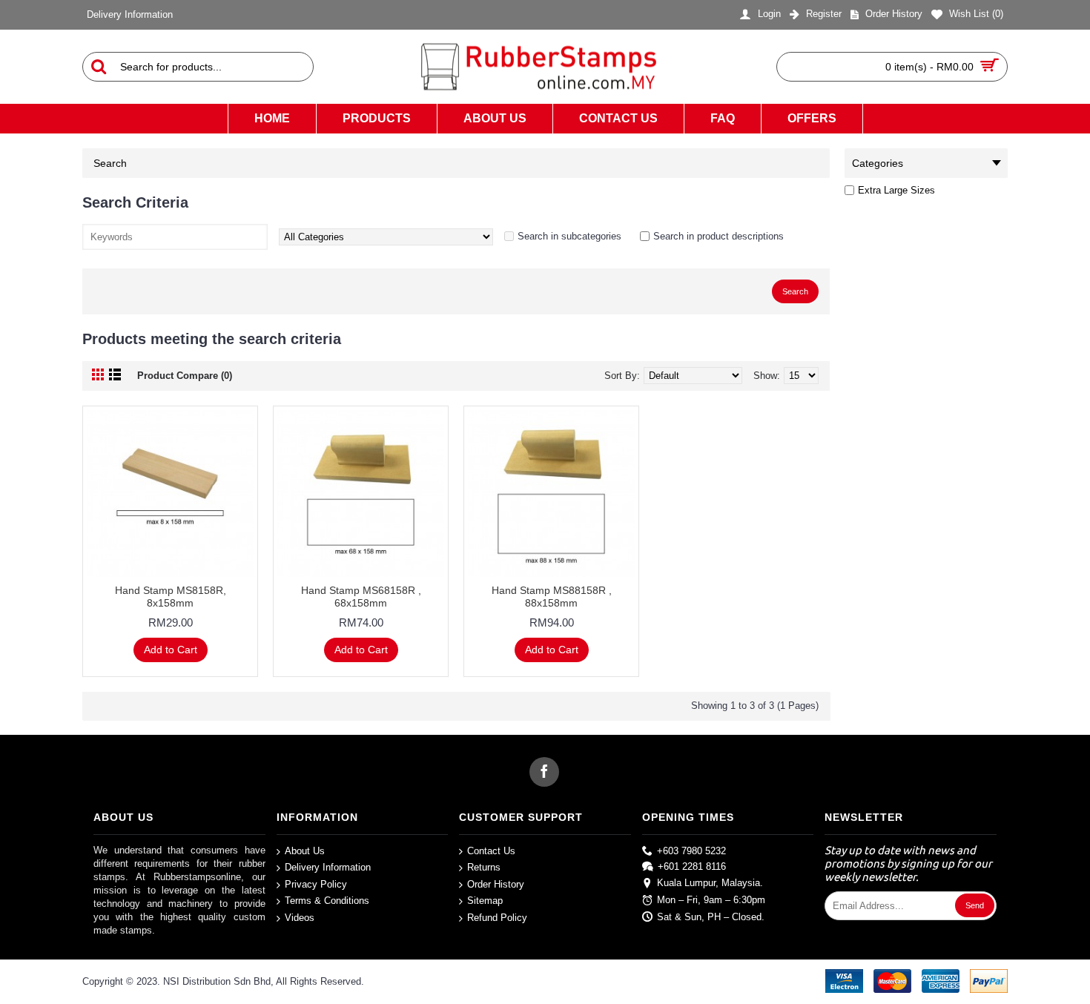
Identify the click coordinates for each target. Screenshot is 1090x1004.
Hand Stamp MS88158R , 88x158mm (552, 596)
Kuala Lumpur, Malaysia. (710, 882)
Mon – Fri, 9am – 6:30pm (711, 899)
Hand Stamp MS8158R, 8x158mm (170, 596)
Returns (484, 867)
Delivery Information (328, 867)
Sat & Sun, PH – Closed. (710, 916)
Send (974, 905)
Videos (299, 917)
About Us (305, 850)
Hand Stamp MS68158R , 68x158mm (361, 596)
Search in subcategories (569, 236)
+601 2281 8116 (692, 866)
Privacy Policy (316, 884)
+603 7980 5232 (691, 850)
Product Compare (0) (184, 375)
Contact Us (491, 850)
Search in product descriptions (718, 236)
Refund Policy (497, 917)
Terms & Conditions (327, 900)
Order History (495, 884)
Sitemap (485, 900)
